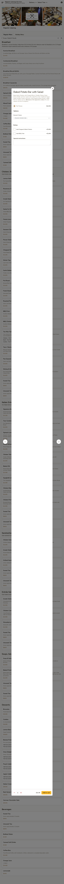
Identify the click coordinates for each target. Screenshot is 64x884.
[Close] (52, 88)
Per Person (19, 106)
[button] (5, 443)
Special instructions (19, 138)
